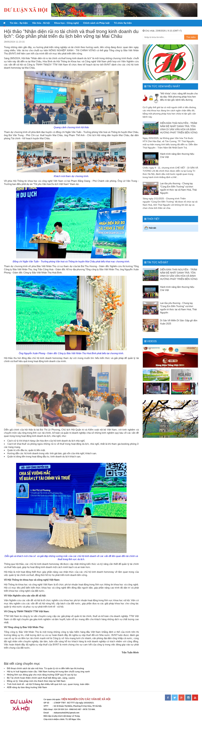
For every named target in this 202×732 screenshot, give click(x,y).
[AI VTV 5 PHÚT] (156, 388)
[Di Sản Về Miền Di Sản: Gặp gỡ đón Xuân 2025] (150, 325)
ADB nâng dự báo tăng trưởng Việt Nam (27, 687)
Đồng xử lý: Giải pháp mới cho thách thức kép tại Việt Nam (36, 681)
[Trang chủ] (4, 23)
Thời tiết (153, 219)
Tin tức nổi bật (157, 262)
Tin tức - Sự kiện (19, 23)
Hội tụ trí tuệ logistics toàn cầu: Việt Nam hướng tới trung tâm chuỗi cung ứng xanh (48, 671)
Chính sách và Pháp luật (96, 23)
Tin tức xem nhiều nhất (163, 86)
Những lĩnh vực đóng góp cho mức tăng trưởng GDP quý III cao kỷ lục (42, 674)
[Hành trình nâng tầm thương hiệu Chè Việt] (150, 158)
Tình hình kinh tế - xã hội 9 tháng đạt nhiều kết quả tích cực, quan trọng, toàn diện (48, 684)
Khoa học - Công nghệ (66, 23)
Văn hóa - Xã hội (41, 23)
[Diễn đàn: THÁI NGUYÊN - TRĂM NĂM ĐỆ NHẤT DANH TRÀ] (156, 375)
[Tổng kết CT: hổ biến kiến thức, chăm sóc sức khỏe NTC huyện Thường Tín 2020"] (184, 388)
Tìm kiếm (191, 37)
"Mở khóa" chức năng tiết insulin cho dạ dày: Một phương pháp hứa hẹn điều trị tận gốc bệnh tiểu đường (179, 96)
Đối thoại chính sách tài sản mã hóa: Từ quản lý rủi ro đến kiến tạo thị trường (45, 668)
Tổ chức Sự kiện (123, 23)
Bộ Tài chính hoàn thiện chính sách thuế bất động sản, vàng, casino (41, 678)
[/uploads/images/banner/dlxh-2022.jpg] (22, 706)
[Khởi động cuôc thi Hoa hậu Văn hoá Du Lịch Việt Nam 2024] (184, 375)
